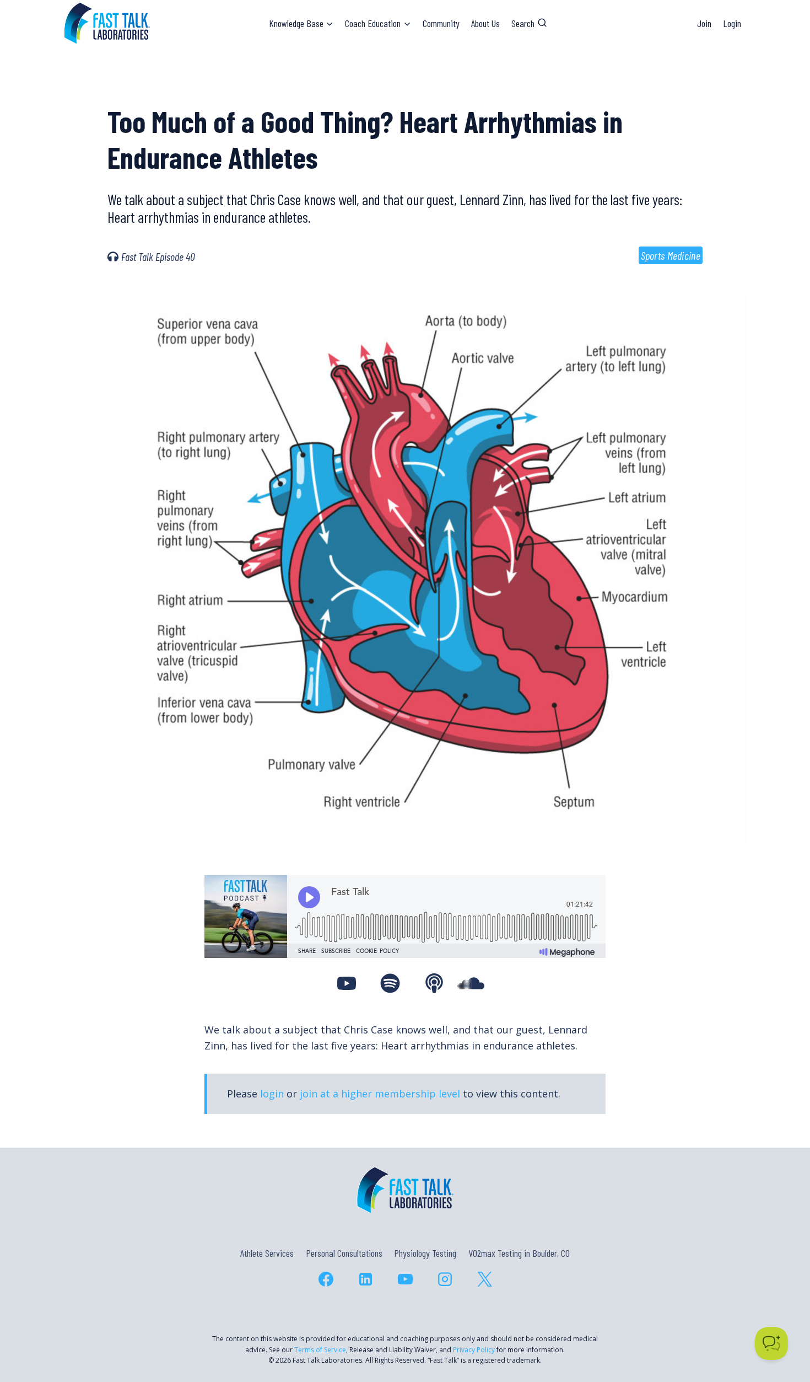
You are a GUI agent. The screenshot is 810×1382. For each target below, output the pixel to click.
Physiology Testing (425, 1253)
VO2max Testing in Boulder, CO (519, 1253)
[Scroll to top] (781, 1326)
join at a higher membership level (380, 1093)
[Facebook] (326, 1279)
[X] (484, 1279)
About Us (485, 23)
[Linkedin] (365, 1279)
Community (441, 23)
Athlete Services (267, 1253)
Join (704, 23)
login (272, 1093)
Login (732, 23)
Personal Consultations (344, 1253)
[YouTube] (405, 1279)
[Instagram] (445, 1279)
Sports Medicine (671, 255)
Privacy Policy (474, 1349)
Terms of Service (320, 1349)
